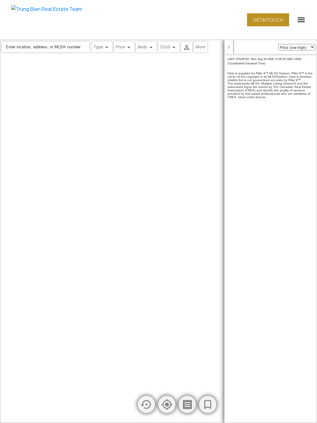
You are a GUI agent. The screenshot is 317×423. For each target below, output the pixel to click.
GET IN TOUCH (268, 20)
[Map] (158, 231)
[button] (268, 20)
